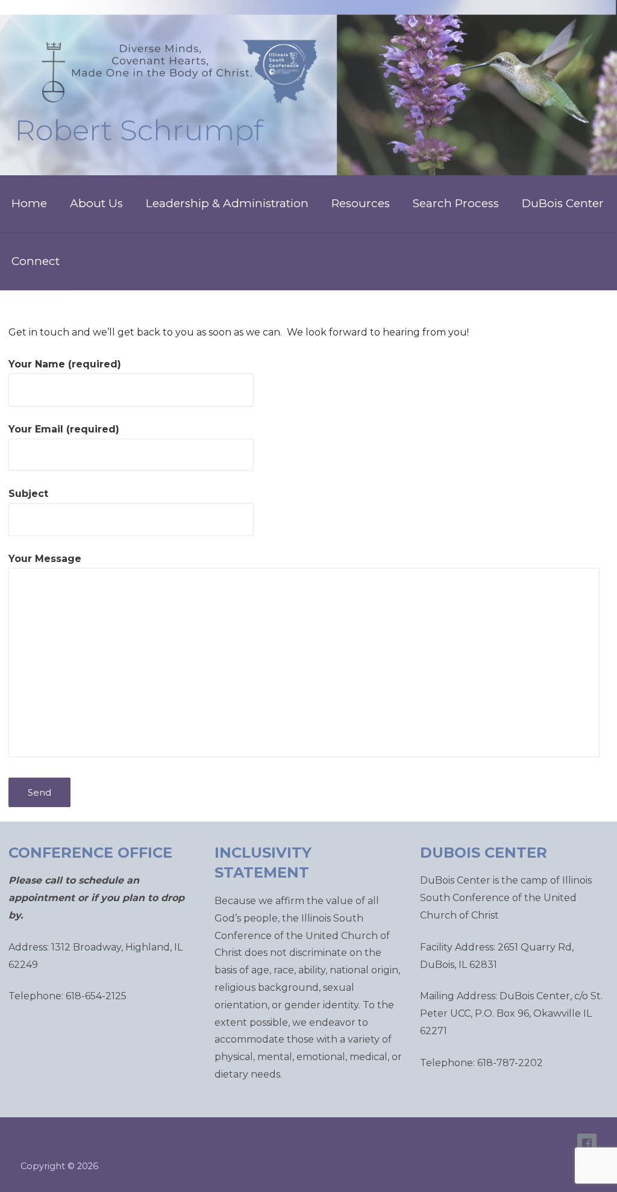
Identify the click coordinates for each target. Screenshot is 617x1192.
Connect (35, 261)
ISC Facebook (587, 1143)
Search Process (456, 203)
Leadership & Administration (227, 203)
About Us (96, 203)
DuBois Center (563, 203)
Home (29, 203)
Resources (360, 203)
